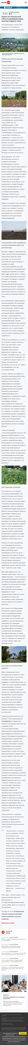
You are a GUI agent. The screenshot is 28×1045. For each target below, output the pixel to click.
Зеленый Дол (6, 721)
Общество (6, 995)
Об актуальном (14, 12)
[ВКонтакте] (9, 14)
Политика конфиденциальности (14, 1043)
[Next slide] (24, 983)
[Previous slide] (3, 983)
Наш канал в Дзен (8, 923)
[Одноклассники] (11, 14)
